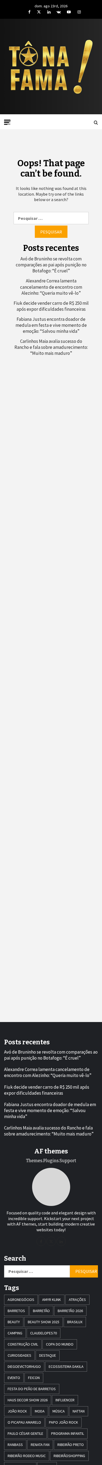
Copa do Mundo (59, 1344)
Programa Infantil (67, 1433)
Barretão (41, 1310)
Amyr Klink (51, 1299)
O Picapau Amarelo (24, 1422)
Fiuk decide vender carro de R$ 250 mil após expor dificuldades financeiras (51, 306)
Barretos (16, 1310)
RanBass (15, 1444)
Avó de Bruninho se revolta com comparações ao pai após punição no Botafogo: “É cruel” (51, 265)
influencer (65, 1400)
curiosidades (19, 1355)
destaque (47, 1355)
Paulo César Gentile (25, 1433)
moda (40, 1411)
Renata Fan (40, 1444)
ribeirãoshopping (69, 1455)
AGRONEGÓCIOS (21, 1299)
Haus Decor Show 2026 (28, 1400)
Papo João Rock (63, 1422)
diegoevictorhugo (24, 1366)
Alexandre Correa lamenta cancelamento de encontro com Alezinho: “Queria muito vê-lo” (51, 287)
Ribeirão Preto (70, 1444)
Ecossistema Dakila (66, 1366)
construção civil (23, 1344)
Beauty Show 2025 (43, 1321)
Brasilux (74, 1321)
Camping (15, 1333)
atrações (77, 1299)
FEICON (34, 1377)
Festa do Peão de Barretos (32, 1388)
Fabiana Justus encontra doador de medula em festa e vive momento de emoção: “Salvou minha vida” (51, 325)
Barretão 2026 (70, 1310)
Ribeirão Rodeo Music (27, 1455)
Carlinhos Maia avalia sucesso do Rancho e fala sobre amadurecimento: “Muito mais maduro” (51, 347)
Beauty (14, 1321)
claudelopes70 (43, 1333)
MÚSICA (58, 1411)
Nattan (79, 1411)
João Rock (17, 1411)
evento (14, 1377)
